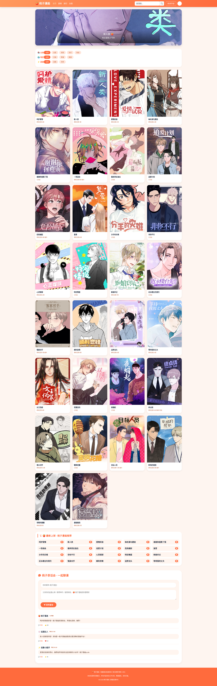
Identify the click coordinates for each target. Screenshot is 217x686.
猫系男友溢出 (116, 177)
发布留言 (49, 605)
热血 (77, 52)
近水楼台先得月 (153, 292)
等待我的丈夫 (153, 350)
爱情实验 (114, 119)
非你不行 (151, 234)
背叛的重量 (41, 523)
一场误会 (77, 177)
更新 (60, 3)
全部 (47, 52)
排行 (65, 3)
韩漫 (62, 57)
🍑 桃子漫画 (42, 3)
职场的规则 (152, 465)
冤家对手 (40, 350)
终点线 (150, 407)
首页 (54, 3)
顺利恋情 (77, 350)
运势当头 (114, 350)
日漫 (54, 57)
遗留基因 (77, 523)
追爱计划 (151, 177)
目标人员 (114, 465)
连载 (54, 62)
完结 (62, 62)
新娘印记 (114, 292)
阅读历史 (171, 3)
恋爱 (54, 52)
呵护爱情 (40, 119)
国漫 (70, 57)
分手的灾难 (115, 234)
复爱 (75, 234)
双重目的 (77, 407)
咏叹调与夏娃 (153, 119)
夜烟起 (113, 407)
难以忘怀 (40, 465)
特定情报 (77, 292)
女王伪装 (40, 407)
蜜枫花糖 (77, 465)
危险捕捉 (40, 234)
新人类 (76, 119)
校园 (62, 52)
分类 (71, 3)
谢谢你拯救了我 (42, 177)
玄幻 (70, 52)
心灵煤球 (40, 292)
